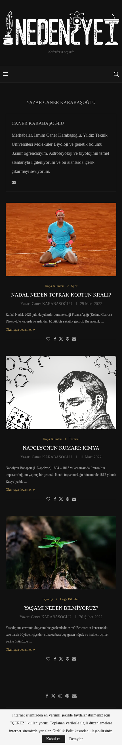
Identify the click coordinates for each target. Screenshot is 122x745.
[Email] (74, 696)
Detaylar (76, 739)
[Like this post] (48, 339)
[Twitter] (53, 696)
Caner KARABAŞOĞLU (38, 123)
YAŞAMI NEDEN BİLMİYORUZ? (61, 608)
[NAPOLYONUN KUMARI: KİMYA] (61, 392)
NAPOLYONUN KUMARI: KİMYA (61, 448)
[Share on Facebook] (55, 339)
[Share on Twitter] (61, 338)
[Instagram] (60, 696)
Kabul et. (53, 739)
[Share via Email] (74, 339)
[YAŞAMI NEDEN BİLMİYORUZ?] (61, 552)
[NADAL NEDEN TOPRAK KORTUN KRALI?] (61, 239)
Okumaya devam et (18, 330)
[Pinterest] (67, 696)
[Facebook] (47, 696)
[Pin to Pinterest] (67, 339)
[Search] (116, 74)
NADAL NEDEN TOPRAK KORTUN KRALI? (61, 295)
